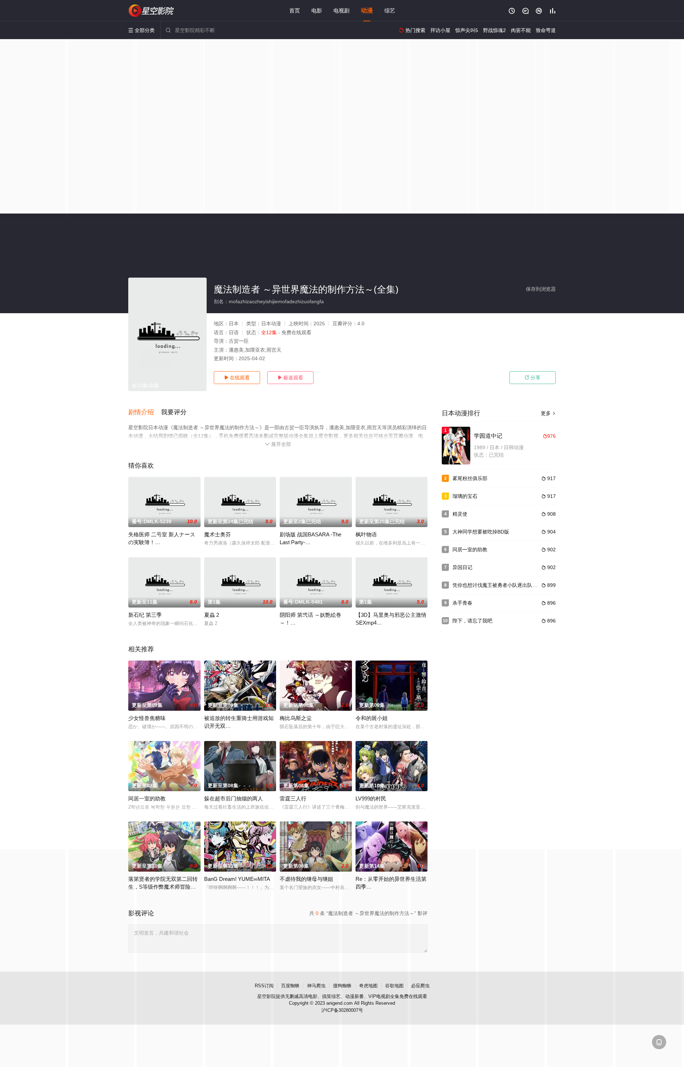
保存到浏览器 (541, 289)
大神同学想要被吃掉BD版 (480, 532)
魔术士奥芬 (217, 534)
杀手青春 (462, 603)
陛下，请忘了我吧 (472, 621)
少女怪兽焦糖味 (147, 718)
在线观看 (237, 377)
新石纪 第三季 (145, 615)
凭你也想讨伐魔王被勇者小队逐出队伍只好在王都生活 (512, 585)
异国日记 (462, 567)
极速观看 (290, 377)
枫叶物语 (366, 534)
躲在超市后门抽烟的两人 (233, 798)
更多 (548, 413)
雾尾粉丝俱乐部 (469, 478)
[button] (144, 412)
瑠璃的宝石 (464, 496)
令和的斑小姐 (372, 718)
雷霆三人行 (293, 798)
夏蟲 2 (211, 615)
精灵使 (459, 514)
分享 (532, 377)
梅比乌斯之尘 (296, 718)
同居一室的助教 (147, 798)
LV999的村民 (371, 798)
